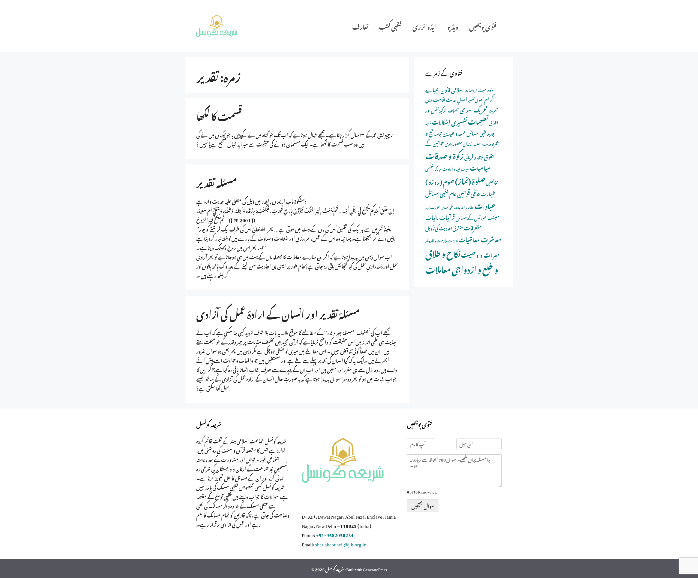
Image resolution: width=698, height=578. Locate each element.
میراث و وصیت (480, 253)
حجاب (438, 133)
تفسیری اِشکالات (449, 121)
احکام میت (486, 90)
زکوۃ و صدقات (444, 155)
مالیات (431, 216)
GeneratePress (375, 568)
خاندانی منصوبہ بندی (459, 143)
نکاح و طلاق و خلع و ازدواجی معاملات (461, 260)
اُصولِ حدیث (456, 99)
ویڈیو (452, 25)
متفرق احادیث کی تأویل (444, 228)
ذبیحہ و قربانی (473, 156)
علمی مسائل (447, 207)
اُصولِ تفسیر (475, 99)
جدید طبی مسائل (481, 132)
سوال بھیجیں (422, 505)
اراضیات (471, 90)
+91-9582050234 (335, 534)
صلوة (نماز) (470, 180)
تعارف (360, 25)
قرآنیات (447, 216)
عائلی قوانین (468, 192)
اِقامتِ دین (435, 99)
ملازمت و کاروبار (436, 240)
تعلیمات (478, 120)
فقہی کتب (390, 25)
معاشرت (491, 238)
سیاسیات (480, 167)
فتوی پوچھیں (482, 25)
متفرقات (472, 227)
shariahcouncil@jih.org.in (340, 543)
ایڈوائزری (424, 25)
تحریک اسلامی (474, 108)
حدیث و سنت (482, 144)
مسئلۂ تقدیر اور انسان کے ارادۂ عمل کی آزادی (278, 312)
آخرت (493, 110)
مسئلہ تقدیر (216, 181)
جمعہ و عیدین (454, 132)
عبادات (485, 204)
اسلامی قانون (452, 89)
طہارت (488, 193)
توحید (428, 122)
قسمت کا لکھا (219, 115)
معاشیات (469, 239)
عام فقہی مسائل (440, 192)
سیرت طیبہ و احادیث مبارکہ (452, 169)
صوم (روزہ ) (439, 180)
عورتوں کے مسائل (471, 217)
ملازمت (453, 240)
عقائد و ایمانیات (464, 207)
